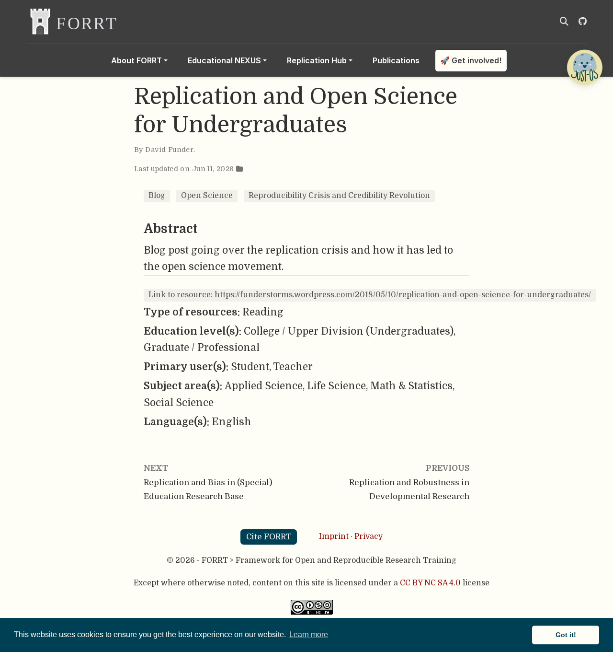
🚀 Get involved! (470, 60)
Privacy (368, 536)
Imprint (334, 536)
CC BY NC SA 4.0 (430, 583)
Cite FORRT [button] (269, 536)
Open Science (207, 195)
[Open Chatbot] (584, 67)
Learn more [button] (308, 634)
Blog (156, 195)
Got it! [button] (566, 635)
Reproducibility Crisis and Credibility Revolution (339, 195)
